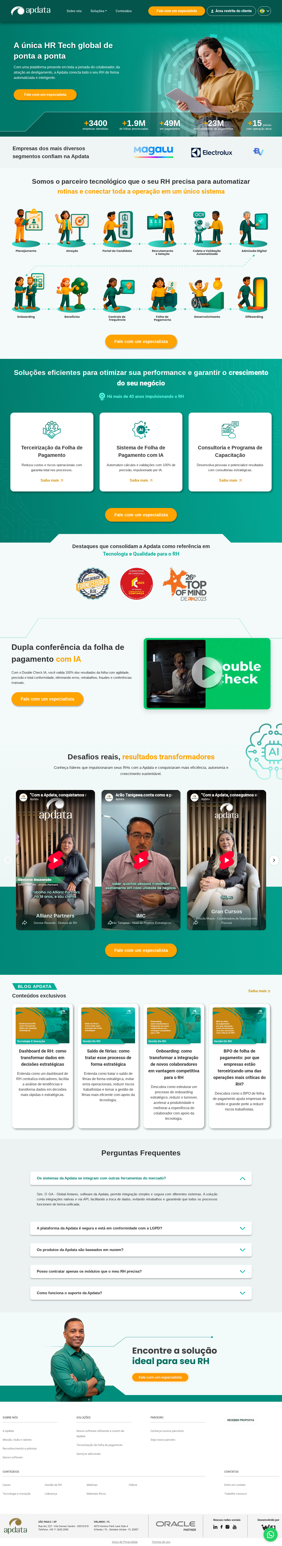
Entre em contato (234, 1485)
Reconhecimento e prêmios (20, 1448)
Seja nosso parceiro (162, 1439)
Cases (7, 1485)
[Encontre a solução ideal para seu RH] (141, 1357)
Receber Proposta (240, 1420)
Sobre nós (74, 11)
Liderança (51, 1493)
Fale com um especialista (177, 11)
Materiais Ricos (96, 1493)
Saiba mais (50, 480)
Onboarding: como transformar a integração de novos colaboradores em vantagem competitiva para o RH (173, 1064)
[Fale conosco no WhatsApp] (270, 1534)
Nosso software (13, 1457)
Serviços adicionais (88, 1453)
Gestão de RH (53, 1485)
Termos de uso (161, 1542)
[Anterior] (8, 860)
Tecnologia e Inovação (17, 1493)
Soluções (97, 11)
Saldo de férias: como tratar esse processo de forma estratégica (108, 1057)
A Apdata (8, 1431)
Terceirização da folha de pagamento (99, 1445)
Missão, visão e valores (17, 1439)
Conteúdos (124, 11)
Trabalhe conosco (235, 1493)
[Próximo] (274, 860)
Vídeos (133, 1485)
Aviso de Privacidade (125, 1542)
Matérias (92, 1485)
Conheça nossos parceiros (167, 1431)
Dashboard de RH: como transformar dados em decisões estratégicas (42, 1057)
